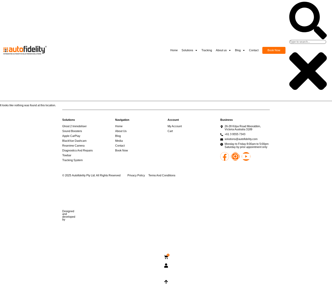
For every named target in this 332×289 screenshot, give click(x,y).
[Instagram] (235, 156)
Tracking (206, 50)
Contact (254, 50)
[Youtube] (246, 156)
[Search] (308, 38)
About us (221, 50)
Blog (238, 50)
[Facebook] (224, 156)
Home (174, 50)
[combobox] (307, 42)
